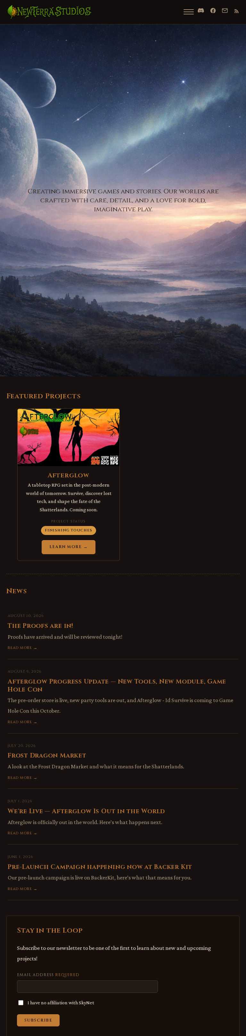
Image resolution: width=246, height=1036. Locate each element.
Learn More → (68, 547)
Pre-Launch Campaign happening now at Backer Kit (100, 867)
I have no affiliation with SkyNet (61, 1002)
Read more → (22, 647)
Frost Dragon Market (47, 755)
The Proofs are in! (40, 626)
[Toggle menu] (189, 12)
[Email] (225, 10)
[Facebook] (213, 10)
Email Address (48, 975)
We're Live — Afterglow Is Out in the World (86, 811)
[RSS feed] (237, 11)
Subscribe (38, 1020)
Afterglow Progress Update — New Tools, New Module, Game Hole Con (117, 685)
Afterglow (68, 475)
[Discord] (201, 10)
